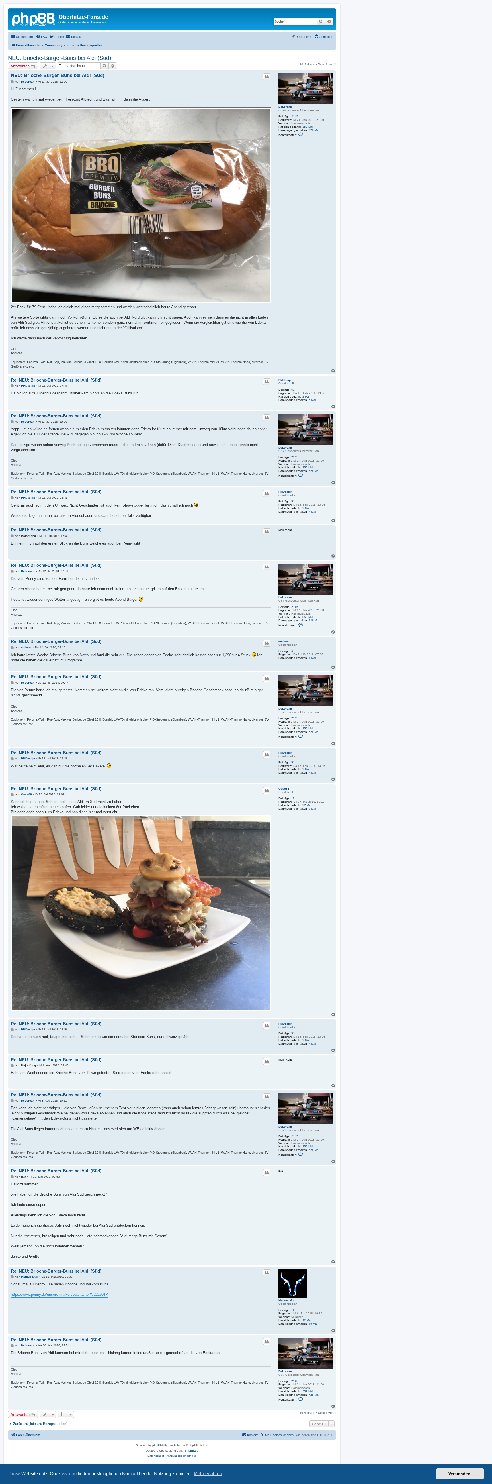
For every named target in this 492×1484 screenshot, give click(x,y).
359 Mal (307, 126)
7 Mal (312, 399)
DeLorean (285, 106)
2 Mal (305, 396)
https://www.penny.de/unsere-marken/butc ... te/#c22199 (57, 1294)
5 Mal (312, 808)
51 (293, 389)
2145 (294, 116)
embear (283, 641)
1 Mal (312, 657)
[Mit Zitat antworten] (266, 76)
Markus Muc (286, 1300)
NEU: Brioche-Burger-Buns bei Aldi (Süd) (59, 58)
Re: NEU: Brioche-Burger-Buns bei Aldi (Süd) (56, 380)
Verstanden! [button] (460, 1473)
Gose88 (283, 788)
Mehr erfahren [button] (208, 1473)
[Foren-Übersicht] (33, 18)
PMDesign (285, 380)
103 (293, 1310)
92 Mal (306, 1320)
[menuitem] (41, 36)
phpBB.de (191, 1450)
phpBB (156, 1445)
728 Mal (314, 130)
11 (292, 798)
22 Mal (306, 805)
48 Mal (313, 1323)
